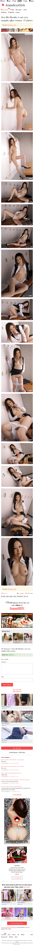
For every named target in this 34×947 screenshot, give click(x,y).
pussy (15, 596)
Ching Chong (4, 775)
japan (7, 596)
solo (25, 596)
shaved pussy (20, 596)
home (4, 596)
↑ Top (31, 934)
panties (11, 596)
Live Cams (5, 9)
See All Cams (17, 748)
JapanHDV (17, 608)
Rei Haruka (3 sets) (12, 25)
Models (4, 12)
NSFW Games (22, 752)
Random (11, 12)
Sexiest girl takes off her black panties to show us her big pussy (15, 779)
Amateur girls (4, 936)
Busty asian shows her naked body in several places (12, 759)
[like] (1, 593)
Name (2, 677)
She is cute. (3, 761)
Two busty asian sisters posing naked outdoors (11, 786)
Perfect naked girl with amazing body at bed (11, 773)
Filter (12, 9)
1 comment (21, 593)
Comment (3, 662)
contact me (18, 944)
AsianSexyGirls (15, 5)
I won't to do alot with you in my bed (9, 781)
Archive (19, 9)
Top (26, 9)
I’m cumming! (17, 878)
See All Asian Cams (17, 923)
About (18, 12)
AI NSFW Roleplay (13, 752)
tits (27, 596)
